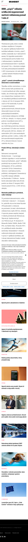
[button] (25, 255)
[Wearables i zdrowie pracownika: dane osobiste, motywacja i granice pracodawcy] (14, 459)
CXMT (3, 440)
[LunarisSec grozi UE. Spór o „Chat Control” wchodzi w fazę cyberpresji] (14, 490)
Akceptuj (14, 275)
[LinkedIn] (5, 536)
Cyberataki (5, 499)
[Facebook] (1, 536)
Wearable (4, 468)
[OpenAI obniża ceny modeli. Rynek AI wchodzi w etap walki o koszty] (14, 374)
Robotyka (4, 354)
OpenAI (3, 299)
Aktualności (4, 5)
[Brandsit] (14, 1)
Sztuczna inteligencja (8, 326)
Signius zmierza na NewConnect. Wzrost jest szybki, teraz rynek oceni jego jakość (14, 416)
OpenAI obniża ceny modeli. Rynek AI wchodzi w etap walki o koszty (13, 387)
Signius (4, 411)
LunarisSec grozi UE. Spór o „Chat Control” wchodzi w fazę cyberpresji (12, 504)
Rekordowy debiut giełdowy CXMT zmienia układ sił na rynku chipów (12, 444)
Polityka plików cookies (8, 286)
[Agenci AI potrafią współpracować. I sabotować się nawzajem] (14, 317)
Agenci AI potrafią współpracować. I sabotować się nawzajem (12, 330)
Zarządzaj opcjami (14, 283)
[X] (3, 536)
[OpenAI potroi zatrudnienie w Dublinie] (14, 290)
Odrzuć (14, 279)
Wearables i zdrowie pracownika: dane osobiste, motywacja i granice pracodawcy (13, 474)
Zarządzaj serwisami (13, 272)
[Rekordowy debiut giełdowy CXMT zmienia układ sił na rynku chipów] (14, 431)
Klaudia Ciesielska (6, 21)
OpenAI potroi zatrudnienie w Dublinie (13, 303)
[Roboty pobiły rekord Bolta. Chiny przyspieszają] (14, 345)
